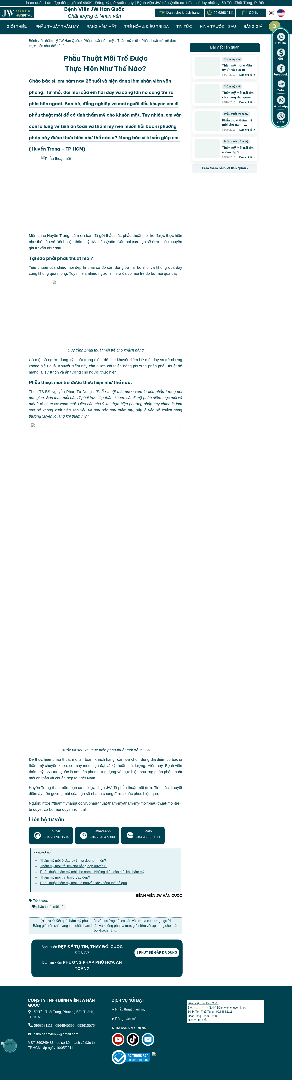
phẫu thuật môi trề (49, 907)
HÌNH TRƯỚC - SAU (218, 26)
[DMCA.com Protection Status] (166, 1057)
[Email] (148, 1039)
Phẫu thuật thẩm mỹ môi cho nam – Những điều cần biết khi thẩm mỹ (92, 872)
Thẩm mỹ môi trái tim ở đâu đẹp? (65, 877)
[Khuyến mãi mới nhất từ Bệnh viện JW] (10, 1046)
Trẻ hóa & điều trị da (130, 1028)
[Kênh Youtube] (118, 1039)
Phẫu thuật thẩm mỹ (99, 41)
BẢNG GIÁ (253, 26)
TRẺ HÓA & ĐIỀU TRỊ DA (146, 26)
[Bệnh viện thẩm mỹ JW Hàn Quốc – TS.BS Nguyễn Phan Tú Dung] (17, 12)
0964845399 (65, 1025)
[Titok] (133, 1039)
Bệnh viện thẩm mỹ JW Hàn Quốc (54, 41)
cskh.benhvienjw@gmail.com (55, 1034)
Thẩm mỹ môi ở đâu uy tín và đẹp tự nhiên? (73, 860)
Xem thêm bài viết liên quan (225, 168)
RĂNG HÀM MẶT (102, 26)
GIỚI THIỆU (17, 26)
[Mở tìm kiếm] (274, 26)
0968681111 (43, 1025)
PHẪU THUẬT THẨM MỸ (57, 26)
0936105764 (87, 1025)
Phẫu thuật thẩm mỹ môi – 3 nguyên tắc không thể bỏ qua (83, 883)
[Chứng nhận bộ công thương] (131, 1057)
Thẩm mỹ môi (127, 41)
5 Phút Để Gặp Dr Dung (157, 952)
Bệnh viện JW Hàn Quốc (203, 1003)
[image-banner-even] (217, 182)
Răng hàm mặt (126, 1019)
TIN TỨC (184, 26)
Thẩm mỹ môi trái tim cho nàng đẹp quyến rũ (73, 866)
